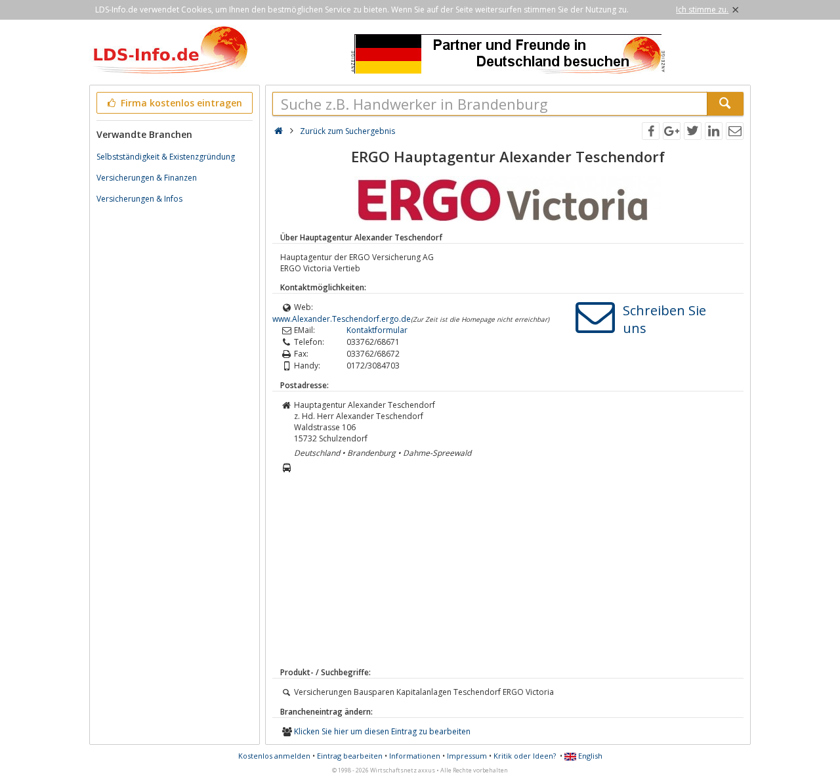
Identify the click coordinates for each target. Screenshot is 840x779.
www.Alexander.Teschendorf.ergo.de (341, 318)
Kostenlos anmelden (274, 756)
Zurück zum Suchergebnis (347, 131)
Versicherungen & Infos (139, 198)
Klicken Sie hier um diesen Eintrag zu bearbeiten (382, 731)
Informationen (414, 756)
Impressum (467, 756)
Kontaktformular (377, 330)
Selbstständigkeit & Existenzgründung (165, 156)
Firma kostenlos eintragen (180, 103)
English (589, 756)
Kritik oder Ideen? (525, 756)
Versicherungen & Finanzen (146, 177)
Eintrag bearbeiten (350, 756)
